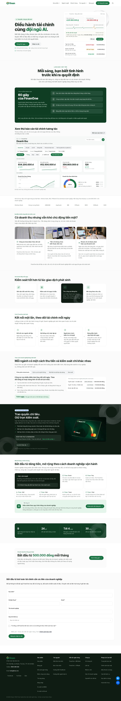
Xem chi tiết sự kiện (48, 439)
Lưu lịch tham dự (21, 445)
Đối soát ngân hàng (42, 669)
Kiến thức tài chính (58, 661)
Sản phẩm (56, 3)
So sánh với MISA (42, 687)
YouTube (18, 675)
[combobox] (60, 620)
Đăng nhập (40, 682)
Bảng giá (91, 3)
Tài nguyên (82, 3)
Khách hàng (74, 3)
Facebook (10, 675)
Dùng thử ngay (103, 3)
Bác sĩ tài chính (57, 665)
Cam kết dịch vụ (105, 674)
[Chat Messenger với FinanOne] (118, 678)
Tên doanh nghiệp (14, 608)
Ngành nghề (65, 3)
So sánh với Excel (42, 691)
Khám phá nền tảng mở (94, 506)
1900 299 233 (15, 667)
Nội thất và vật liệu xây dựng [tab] (57, 372)
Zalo (26, 675)
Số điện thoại (15, 600)
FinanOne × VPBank (74, 665)
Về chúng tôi (88, 661)
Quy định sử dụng (106, 678)
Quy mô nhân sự (13, 616)
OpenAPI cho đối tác (90, 678)
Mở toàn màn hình (97, 133)
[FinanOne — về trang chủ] (11, 3)
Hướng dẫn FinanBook (59, 669)
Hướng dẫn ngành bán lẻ (60, 674)
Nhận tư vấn (35, 44)
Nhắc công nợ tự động (43, 674)
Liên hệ (87, 665)
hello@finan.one (14, 670)
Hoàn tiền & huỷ (105, 682)
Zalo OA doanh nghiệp (91, 674)
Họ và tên (14, 591)
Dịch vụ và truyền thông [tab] (39, 372)
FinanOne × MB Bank (75, 661)
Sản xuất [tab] (70, 372)
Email (65, 600)
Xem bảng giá (95, 558)
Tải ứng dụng (41, 678)
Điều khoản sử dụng (106, 669)
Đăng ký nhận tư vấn (17, 636)
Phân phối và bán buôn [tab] (23, 372)
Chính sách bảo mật (45, 632)
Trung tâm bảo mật (106, 661)
